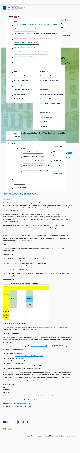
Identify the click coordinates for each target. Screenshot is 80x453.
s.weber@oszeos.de (25, 403)
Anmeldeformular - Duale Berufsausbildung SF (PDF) (29, 356)
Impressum (70, 436)
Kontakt (39, 436)
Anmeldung (30, 436)
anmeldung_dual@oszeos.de (38, 346)
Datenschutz (60, 436)
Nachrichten (49, 436)
